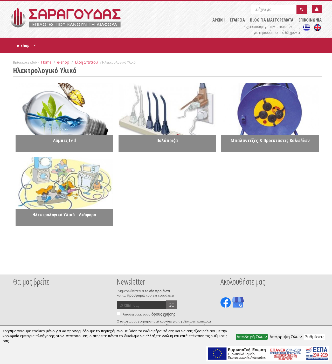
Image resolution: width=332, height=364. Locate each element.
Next (313, 267)
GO (172, 305)
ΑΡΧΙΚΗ (218, 20)
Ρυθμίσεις (314, 337)
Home (46, 62)
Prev (16, 267)
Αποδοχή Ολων (252, 337)
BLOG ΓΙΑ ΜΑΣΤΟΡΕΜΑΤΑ (271, 20)
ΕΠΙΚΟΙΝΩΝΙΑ (310, 20)
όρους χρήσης (163, 314)
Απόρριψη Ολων (285, 337)
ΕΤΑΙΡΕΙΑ (237, 20)
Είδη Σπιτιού (86, 62)
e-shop (26, 47)
